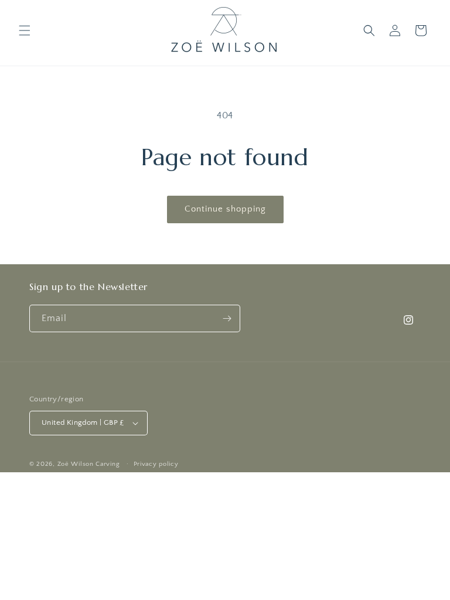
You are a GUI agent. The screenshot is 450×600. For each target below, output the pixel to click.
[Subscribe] (227, 318)
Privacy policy (156, 464)
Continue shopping (225, 209)
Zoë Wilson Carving (88, 464)
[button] (25, 30)
